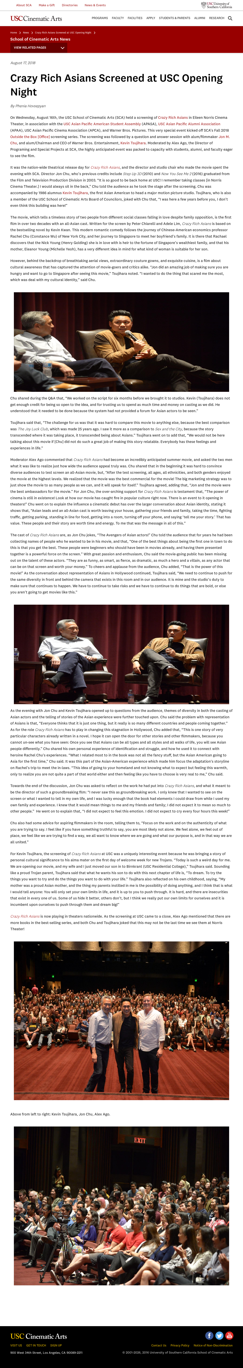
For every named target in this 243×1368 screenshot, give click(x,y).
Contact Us (158, 1345)
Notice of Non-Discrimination (213, 1345)
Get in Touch (36, 1345)
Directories (70, 5)
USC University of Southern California (217, 5)
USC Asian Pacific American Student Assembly (103, 124)
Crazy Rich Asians (172, 118)
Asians (34, 916)
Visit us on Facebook (209, 1335)
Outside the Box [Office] (30, 137)
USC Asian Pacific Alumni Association (189, 124)
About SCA (21, 5)
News (26, 33)
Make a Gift (47, 5)
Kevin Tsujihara (133, 143)
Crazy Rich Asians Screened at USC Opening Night (63, 33)
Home (13, 33)
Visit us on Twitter (219, 1335)
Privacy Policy (180, 1345)
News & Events (95, 5)
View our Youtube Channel (229, 1335)
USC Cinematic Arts (38, 1335)
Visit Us (16, 1345)
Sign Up (56, 1345)
